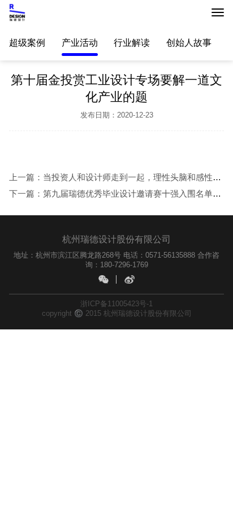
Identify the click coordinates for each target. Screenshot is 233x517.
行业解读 (132, 42)
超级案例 (27, 42)
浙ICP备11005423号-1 (116, 303)
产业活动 (80, 42)
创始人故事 (189, 42)
